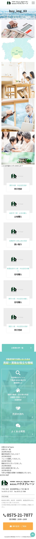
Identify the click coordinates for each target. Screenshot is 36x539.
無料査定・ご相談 (19, 526)
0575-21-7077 (20, 515)
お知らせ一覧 (6, 449)
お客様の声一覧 (17, 347)
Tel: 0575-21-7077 (7, 491)
